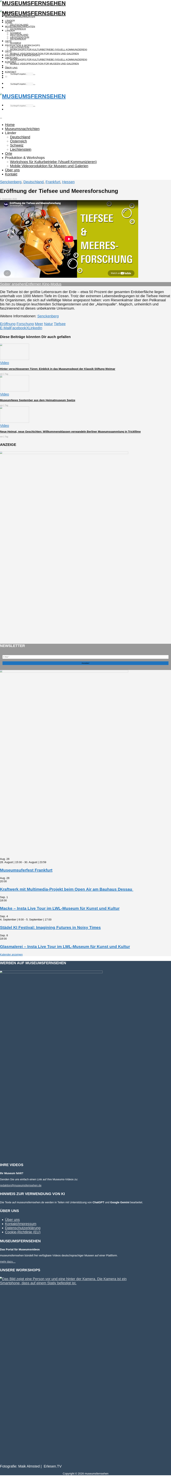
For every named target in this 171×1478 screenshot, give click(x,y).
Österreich (18, 29)
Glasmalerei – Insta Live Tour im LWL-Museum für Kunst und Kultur (65, 946)
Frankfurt (53, 182)
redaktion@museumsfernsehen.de (20, 1185)
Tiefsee (60, 324)
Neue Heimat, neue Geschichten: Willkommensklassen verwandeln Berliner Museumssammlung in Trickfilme (70, 431)
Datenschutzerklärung (22, 1228)
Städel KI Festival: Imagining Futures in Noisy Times (50, 927)
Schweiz (15, 43)
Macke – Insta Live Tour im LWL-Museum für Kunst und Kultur (60, 908)
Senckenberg (10, 182)
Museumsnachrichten (20, 16)
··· (6, 76)
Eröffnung (8, 324)
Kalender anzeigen (11, 954)
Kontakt (10, 72)
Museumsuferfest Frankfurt (26, 870)
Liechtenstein (19, 47)
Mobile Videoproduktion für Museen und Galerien (44, 53)
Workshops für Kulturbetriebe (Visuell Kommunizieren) (48, 49)
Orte (8, 41)
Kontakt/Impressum (20, 1224)
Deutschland (19, 34)
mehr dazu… (8, 1261)
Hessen (68, 182)
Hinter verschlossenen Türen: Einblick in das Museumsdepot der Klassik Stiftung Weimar (57, 368)
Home (8, 22)
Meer (39, 324)
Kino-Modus (51, 284)
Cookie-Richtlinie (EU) (23, 1232)
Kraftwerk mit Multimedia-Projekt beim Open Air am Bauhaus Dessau (66, 889)
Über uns (11, 67)
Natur (48, 324)
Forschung (25, 324)
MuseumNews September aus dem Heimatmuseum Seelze (37, 400)
